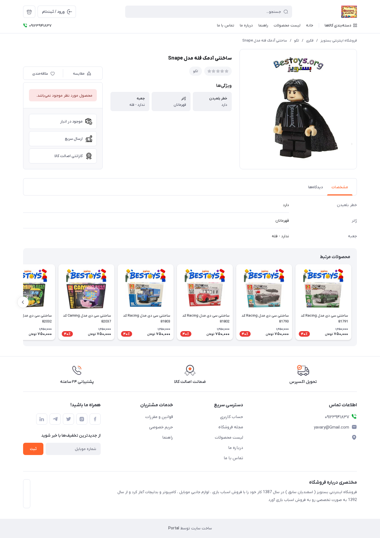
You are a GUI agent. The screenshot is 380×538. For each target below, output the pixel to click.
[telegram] (55, 419)
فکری (310, 40)
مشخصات (340, 187)
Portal (173, 528)
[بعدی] (23, 302)
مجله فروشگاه (230, 427)
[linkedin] (41, 419)
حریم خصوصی (161, 427)
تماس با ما (233, 458)
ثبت (33, 449)
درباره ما (235, 448)
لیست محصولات (229, 437)
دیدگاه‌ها (315, 187)
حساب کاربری (231, 417)
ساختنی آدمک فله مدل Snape (264, 40)
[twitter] (68, 419)
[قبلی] (356, 302)
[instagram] (81, 419)
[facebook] (95, 419)
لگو (296, 40)
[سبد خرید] (29, 12)
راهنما (167, 437)
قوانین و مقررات (159, 417)
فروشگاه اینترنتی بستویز (338, 40)
